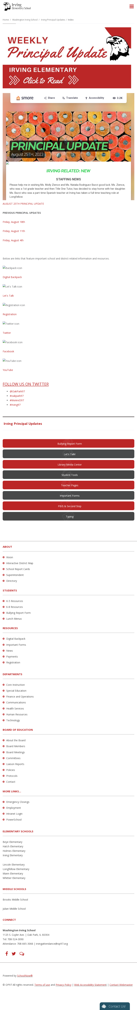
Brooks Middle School (15, 899)
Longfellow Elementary (16, 869)
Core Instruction (15, 684)
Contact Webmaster (121, 984)
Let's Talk (8, 295)
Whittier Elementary (14, 878)
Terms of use (42, 984)
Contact (10, 781)
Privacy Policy (63, 984)
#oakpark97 (17, 396)
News (9, 650)
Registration (10, 314)
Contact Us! (117, 1006)
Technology (13, 720)
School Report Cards (18, 569)
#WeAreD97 (17, 400)
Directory (11, 580)
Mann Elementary (13, 873)
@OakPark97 (17, 391)
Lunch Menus (14, 618)
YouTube (8, 370)
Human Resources (16, 714)
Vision (9, 557)
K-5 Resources (14, 601)
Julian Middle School (14, 908)
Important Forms (16, 644)
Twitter (7, 332)
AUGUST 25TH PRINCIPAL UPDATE (23, 203)
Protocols (11, 776)
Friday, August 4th (13, 240)
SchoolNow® (25, 975)
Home (6, 19)
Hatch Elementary (13, 846)
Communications (16, 702)
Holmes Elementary (14, 850)
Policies (10, 770)
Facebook (8, 351)
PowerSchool (14, 819)
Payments (12, 656)
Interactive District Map (19, 563)
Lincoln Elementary (14, 864)
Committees (13, 758)
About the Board (16, 740)
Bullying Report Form (18, 612)
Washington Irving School (25, 19)
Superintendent (15, 575)
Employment (13, 807)
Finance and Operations (20, 696)
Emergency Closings (17, 802)
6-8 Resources (14, 607)
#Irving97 (15, 404)
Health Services (15, 708)
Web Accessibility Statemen (90, 984)
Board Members (15, 746)
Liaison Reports (15, 764)
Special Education (16, 690)
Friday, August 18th (14, 222)
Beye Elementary (12, 842)
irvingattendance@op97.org (52, 943)
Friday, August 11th (14, 231)
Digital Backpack (12, 277)
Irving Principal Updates (53, 19)
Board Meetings (15, 752)
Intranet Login (14, 813)
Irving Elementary (13, 855)
